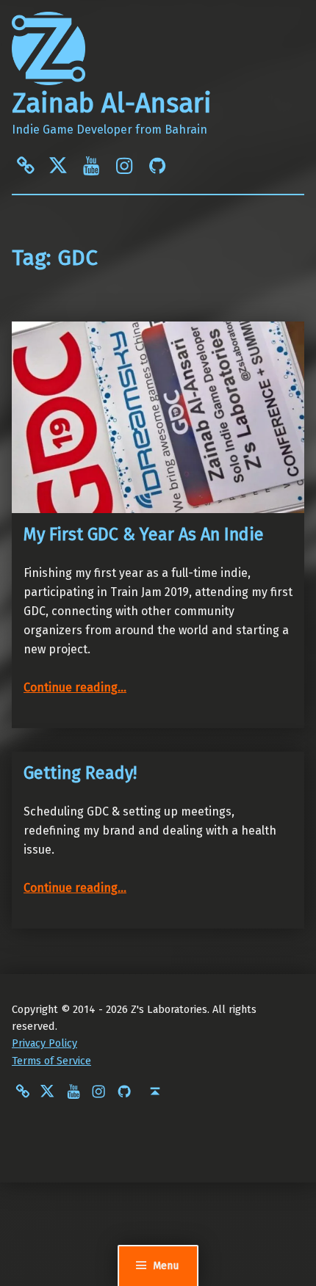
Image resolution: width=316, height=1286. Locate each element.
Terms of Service (51, 1060)
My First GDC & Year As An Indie (144, 534)
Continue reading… (75, 687)
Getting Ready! (80, 773)
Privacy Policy (44, 1043)
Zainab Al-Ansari (112, 103)
